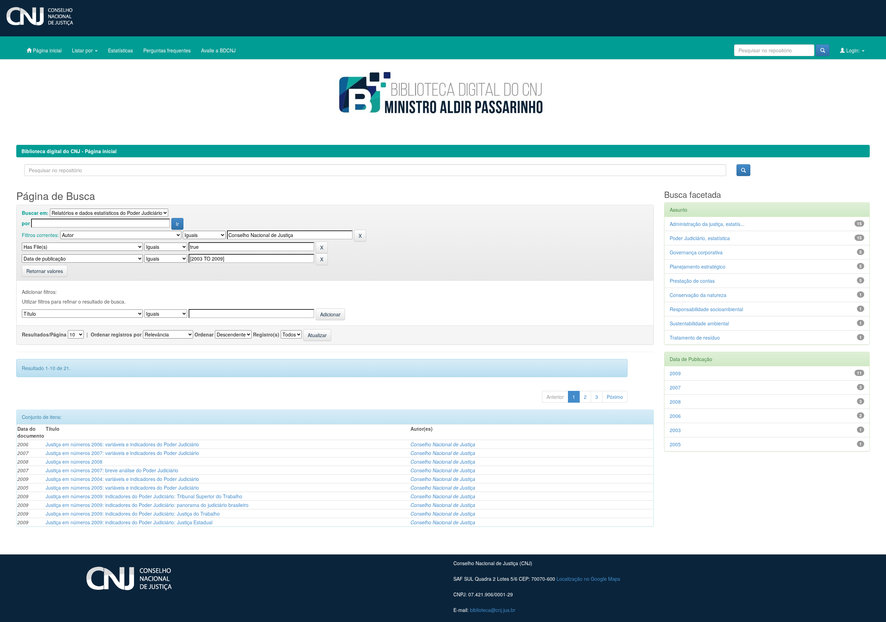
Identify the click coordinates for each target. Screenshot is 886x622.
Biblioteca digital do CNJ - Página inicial (69, 151)
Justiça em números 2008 (74, 461)
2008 (675, 401)
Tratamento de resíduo (695, 337)
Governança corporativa (696, 252)
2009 (675, 373)
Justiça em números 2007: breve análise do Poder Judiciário (112, 470)
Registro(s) (266, 334)
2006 (675, 415)
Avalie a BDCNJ (218, 50)
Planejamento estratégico (697, 266)
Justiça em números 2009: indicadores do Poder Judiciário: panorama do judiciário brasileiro (147, 504)
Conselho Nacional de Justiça (442, 444)
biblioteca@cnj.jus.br (492, 609)
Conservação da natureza (698, 294)
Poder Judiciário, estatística (700, 238)
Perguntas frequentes (167, 50)
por (26, 223)
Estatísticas (120, 50)
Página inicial (46, 50)
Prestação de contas (692, 280)
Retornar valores (44, 271)
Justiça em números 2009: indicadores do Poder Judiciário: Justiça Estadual (129, 522)
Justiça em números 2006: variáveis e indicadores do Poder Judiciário (122, 444)
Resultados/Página (44, 334)
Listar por (83, 50)
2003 (675, 430)
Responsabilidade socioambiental (706, 309)
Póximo (615, 396)
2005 (675, 444)
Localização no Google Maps (588, 578)
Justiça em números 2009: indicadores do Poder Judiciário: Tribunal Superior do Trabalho (144, 496)
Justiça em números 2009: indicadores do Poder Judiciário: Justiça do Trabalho (133, 513)
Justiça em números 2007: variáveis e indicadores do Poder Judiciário (122, 452)
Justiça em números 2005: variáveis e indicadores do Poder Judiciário (122, 487)
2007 (675, 387)
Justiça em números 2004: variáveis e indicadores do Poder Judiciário (122, 478)
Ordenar (204, 334)
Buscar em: (35, 212)
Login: (853, 50)
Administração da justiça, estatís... (707, 223)
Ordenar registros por (116, 334)
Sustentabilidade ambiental (699, 323)
